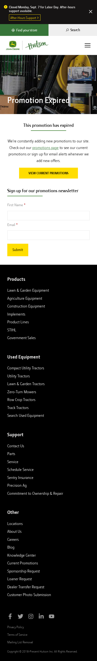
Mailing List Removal (20, 642)
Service (12, 461)
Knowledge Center (21, 555)
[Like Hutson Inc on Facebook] (10, 617)
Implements (16, 314)
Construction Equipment (26, 306)
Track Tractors (17, 407)
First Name (15, 205)
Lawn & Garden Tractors (25, 383)
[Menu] (87, 45)
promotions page (45, 147)
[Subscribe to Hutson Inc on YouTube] (51, 617)
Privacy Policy (15, 627)
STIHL (11, 330)
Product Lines (18, 322)
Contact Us (15, 446)
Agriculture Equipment (24, 298)
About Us (14, 531)
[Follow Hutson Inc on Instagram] (31, 617)
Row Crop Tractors (21, 399)
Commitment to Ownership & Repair (35, 493)
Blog (10, 547)
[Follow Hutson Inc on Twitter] (20, 617)
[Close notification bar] (90, 12)
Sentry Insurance (20, 477)
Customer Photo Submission (29, 594)
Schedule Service (20, 469)
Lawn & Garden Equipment (28, 290)
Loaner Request (19, 578)
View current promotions (48, 173)
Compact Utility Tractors (25, 368)
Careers (13, 539)
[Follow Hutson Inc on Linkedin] (41, 617)
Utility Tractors (18, 376)
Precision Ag (17, 485)
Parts (11, 453)
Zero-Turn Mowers (21, 391)
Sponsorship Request (23, 571)
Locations (15, 523)
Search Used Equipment (25, 415)
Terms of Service (17, 634)
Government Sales (21, 337)
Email (11, 225)
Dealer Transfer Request (25, 586)
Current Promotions (22, 563)
